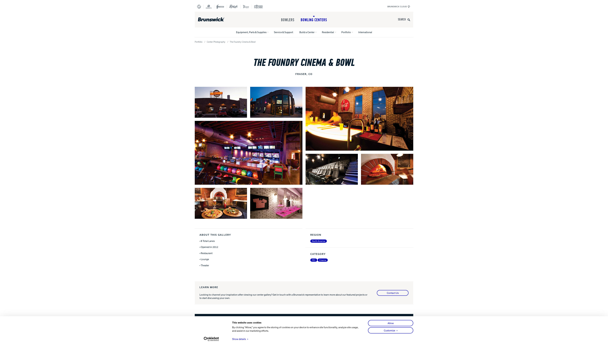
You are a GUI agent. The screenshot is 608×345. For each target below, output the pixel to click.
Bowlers (287, 20)
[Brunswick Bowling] (216, 19)
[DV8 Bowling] (199, 7)
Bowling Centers (314, 20)
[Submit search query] (409, 19)
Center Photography (216, 42)
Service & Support (283, 32)
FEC (314, 260)
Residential (328, 32)
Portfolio (346, 32)
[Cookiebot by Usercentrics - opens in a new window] (211, 339)
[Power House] (258, 7)
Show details (239, 339)
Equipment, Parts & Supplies (251, 32)
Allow (391, 323)
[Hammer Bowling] (220, 7)
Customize (389, 330)
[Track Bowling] (246, 7)
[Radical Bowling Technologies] (233, 7)
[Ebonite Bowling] (209, 7)
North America (318, 241)
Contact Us (393, 292)
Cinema (322, 260)
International (365, 32)
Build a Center (306, 32)
